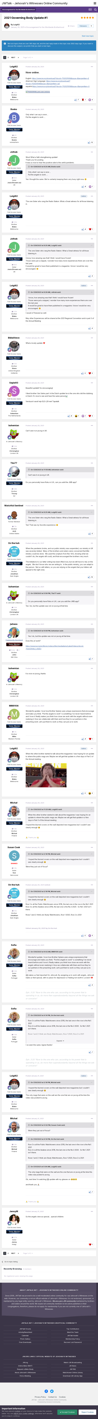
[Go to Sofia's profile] (14, 953)
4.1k (15, 569)
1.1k (15, 732)
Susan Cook (14, 847)
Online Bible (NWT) (25, 1366)
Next (13, 57)
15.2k (13, 650)
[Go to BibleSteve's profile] (14, 346)
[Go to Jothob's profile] (14, 160)
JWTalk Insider (72, 1335)
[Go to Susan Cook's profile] (14, 855)
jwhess (13, 624)
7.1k (15, 526)
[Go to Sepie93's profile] (14, 391)
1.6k (15, 868)
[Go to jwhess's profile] (14, 632)
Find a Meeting (25, 1376)
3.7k (15, 1237)
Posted (35, 67)
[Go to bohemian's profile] (14, 433)
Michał (13, 802)
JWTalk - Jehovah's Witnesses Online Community (35, 3)
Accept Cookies (68, 1412)
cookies (17, 1411)
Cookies (62, 1397)
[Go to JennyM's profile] (14, 1219)
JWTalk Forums (25, 1329)
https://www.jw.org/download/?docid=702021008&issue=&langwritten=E (60, 78)
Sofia (13, 945)
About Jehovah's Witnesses (25, 1372)
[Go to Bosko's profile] (14, 117)
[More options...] (92, 66)
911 (15, 135)
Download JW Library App (72, 1376)
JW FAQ (73, 1369)
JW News (72, 1366)
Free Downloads (25, 1342)
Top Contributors (72, 1329)
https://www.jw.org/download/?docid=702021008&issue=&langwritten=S (61, 86)
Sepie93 (13, 382)
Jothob (13, 152)
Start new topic (88, 36)
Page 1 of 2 (27, 57)
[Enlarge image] (38, 92)
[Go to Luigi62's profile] (6, 26)
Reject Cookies (87, 1412)
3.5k (15, 93)
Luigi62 (16, 25)
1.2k (15, 409)
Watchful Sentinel (13, 505)
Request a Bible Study (25, 1369)
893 (15, 178)
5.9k (15, 971)
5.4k (15, 446)
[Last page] (18, 57)
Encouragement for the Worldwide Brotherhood (45, 27)
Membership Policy (73, 1339)
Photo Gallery (25, 1339)
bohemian (13, 425)
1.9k (15, 829)
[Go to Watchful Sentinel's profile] (14, 514)
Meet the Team (72, 1332)
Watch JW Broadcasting (73, 1362)
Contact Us (52, 1397)
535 (15, 364)
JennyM (13, 1211)
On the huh (13, 543)
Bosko (14, 109)
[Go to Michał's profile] (14, 811)
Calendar (25, 1335)
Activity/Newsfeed (25, 1332)
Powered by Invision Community (49, 1402)
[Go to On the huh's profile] (14, 551)
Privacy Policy (40, 1397)
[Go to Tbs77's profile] (14, 471)
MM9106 (14, 705)
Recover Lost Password (73, 1342)
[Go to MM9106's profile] (14, 714)
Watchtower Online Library (73, 1372)
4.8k (15, 489)
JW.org (25, 1362)
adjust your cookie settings (24, 1413)
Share (72, 26)
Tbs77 (13, 463)
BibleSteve (13, 338)
